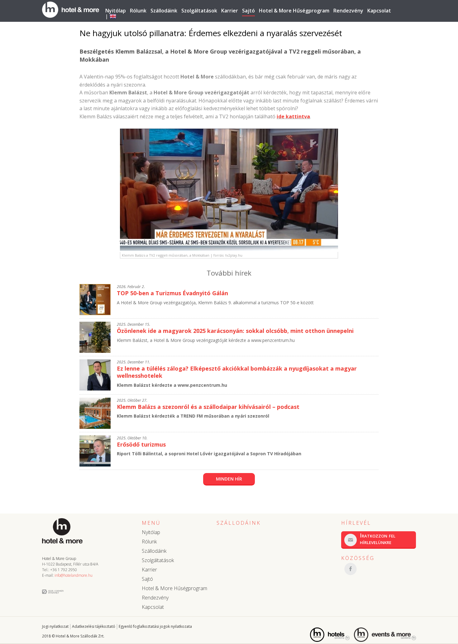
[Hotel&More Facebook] (378, 569)
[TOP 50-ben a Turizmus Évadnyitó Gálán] (95, 313)
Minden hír (229, 479)
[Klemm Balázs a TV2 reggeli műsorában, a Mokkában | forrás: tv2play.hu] (229, 248)
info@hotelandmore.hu (74, 575)
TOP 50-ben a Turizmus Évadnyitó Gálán (172, 293)
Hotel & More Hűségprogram (294, 10)
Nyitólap (115, 10)
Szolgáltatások (199, 10)
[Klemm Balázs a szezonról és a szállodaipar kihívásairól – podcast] (95, 427)
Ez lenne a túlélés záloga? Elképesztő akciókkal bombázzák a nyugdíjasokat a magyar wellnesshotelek (237, 372)
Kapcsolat (379, 10)
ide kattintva (293, 116)
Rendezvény (348, 10)
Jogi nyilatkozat (55, 626)
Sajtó (248, 10)
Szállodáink (163, 10)
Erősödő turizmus (141, 444)
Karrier (229, 10)
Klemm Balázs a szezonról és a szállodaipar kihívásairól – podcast (208, 406)
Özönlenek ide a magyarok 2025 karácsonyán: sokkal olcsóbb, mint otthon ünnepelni (235, 330)
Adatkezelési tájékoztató (93, 626)
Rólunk (138, 10)
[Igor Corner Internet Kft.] (53, 592)
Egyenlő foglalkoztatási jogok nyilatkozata (155, 626)
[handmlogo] (70, 14)
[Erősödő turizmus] (95, 464)
